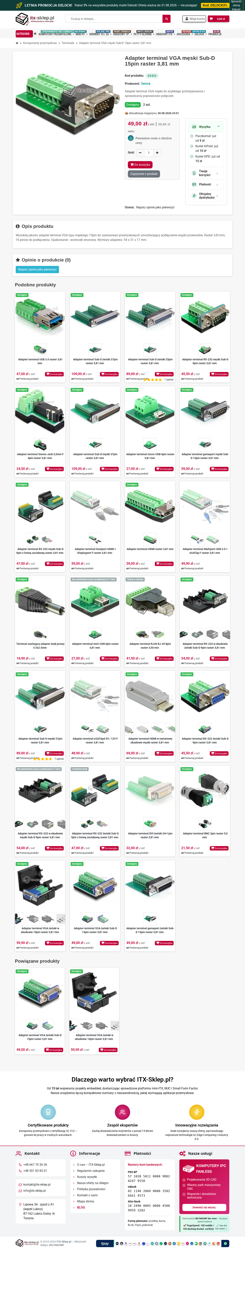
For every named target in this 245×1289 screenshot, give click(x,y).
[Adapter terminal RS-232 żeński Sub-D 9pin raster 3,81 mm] (205, 696)
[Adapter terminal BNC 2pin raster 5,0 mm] (205, 791)
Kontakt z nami (87, 1195)
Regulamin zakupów (90, 1171)
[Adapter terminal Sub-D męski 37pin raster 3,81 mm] (95, 411)
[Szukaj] (167, 19)
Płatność (205, 184)
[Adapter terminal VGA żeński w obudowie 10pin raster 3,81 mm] (40, 885)
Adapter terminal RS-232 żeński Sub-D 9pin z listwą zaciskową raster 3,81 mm (95, 835)
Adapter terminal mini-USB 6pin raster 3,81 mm (95, 645)
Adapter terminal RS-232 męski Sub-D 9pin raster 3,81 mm (205, 361)
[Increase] (157, 153)
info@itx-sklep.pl (34, 1191)
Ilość (131, 152)
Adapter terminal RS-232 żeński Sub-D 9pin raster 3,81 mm (205, 740)
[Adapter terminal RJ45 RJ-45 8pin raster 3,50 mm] (150, 601)
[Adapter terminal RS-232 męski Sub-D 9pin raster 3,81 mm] (205, 317)
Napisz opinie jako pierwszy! (155, 207)
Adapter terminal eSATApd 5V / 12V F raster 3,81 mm (95, 740)
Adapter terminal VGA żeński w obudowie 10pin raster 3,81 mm (40, 930)
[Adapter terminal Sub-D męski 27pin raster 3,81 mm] (40, 696)
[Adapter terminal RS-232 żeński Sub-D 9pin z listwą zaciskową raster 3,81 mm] (95, 791)
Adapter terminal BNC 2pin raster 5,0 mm (205, 835)
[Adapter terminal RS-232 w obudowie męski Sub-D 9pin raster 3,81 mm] (40, 791)
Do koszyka (56, 374)
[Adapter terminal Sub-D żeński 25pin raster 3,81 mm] (150, 317)
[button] (194, 18)
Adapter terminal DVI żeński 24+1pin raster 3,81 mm (150, 835)
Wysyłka (205, 127)
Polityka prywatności (90, 1189)
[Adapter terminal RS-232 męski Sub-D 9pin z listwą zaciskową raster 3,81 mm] (40, 506)
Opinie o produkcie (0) (45, 259)
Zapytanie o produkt (144, 174)
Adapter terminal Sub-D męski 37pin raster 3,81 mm (95, 456)
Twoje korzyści (204, 173)
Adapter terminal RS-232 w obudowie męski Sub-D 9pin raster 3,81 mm (40, 835)
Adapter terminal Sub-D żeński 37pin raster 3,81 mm (95, 361)
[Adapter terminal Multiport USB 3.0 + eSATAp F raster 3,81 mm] (205, 506)
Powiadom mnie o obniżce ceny (154, 140)
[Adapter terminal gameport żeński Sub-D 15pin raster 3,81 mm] (150, 885)
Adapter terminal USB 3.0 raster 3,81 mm (40, 361)
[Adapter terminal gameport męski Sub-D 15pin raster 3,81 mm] (205, 411)
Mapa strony (85, 1201)
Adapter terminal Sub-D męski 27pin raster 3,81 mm (40, 740)
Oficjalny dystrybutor (207, 195)
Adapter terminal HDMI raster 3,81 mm (150, 549)
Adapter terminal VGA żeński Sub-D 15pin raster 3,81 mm (95, 930)
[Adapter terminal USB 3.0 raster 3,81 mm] (40, 317)
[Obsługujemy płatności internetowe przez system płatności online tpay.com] (162, 1243)
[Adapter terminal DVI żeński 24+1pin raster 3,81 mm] (150, 791)
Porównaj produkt (28, 378)
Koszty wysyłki (86, 1177)
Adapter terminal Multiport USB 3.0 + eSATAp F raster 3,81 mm (205, 550)
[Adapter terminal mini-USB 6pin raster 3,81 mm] (95, 601)
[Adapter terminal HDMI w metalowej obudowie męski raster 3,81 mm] (150, 696)
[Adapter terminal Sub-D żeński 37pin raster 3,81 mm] (95, 317)
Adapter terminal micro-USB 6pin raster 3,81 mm (150, 456)
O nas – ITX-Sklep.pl (90, 1165)
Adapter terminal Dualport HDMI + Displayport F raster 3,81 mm (95, 550)
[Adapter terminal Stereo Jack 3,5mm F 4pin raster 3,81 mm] (40, 411)
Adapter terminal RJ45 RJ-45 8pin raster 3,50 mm (150, 645)
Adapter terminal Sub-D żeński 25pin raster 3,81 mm (150, 361)
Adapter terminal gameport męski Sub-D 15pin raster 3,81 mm (205, 456)
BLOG (80, 1207)
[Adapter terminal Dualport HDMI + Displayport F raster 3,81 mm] (95, 506)
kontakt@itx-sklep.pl (37, 1185)
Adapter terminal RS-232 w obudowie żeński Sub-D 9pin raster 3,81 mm (205, 645)
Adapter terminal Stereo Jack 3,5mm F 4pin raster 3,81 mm (40, 456)
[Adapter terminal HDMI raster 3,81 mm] (150, 506)
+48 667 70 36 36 (35, 1165)
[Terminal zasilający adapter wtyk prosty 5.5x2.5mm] (40, 601)
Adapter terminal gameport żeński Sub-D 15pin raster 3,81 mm (150, 930)
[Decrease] (140, 153)
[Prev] (18, 506)
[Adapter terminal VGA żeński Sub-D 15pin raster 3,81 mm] (95, 885)
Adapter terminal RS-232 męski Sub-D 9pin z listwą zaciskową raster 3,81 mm (40, 550)
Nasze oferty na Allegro (92, 1183)
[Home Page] (17, 43)
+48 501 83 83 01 (35, 1171)
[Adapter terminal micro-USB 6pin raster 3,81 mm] (150, 411)
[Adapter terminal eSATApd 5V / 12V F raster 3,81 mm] (95, 696)
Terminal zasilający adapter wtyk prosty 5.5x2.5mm (40, 645)
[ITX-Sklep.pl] (35, 19)
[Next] (61, 506)
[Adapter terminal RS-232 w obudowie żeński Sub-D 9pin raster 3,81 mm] (205, 601)
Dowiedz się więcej (204, 1207)
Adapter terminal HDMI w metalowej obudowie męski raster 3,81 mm (150, 740)
